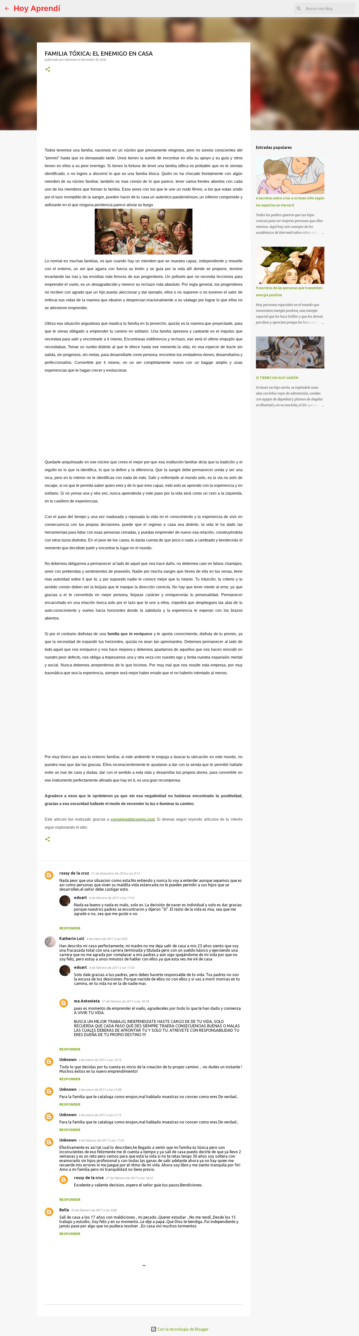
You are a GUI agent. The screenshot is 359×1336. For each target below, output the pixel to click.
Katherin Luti (71, 938)
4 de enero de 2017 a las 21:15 (99, 1115)
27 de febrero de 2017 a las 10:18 (125, 1001)
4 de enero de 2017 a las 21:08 (99, 1089)
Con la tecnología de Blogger (183, 1329)
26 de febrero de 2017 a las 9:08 (93, 1210)
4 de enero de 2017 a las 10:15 (99, 1059)
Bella (64, 1210)
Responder (69, 928)
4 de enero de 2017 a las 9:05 (106, 938)
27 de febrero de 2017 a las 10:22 (129, 1178)
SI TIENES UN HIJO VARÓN (277, 378)
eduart (80, 897)
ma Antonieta (87, 1001)
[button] (48, 69)
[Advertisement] (143, 113)
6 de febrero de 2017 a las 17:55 (111, 967)
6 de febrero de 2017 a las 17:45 (101, 1140)
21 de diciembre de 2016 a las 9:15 (115, 873)
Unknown (67, 1059)
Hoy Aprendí (37, 8)
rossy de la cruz (74, 873)
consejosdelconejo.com (133, 819)
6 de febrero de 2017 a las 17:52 (111, 897)
